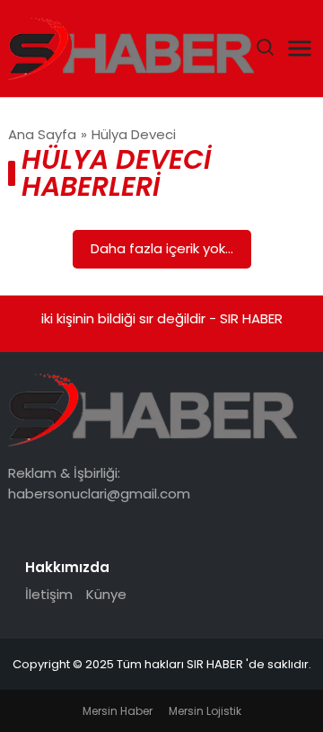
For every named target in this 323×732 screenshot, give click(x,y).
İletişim (49, 594)
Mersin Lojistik (205, 711)
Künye (106, 594)
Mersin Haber (118, 711)
